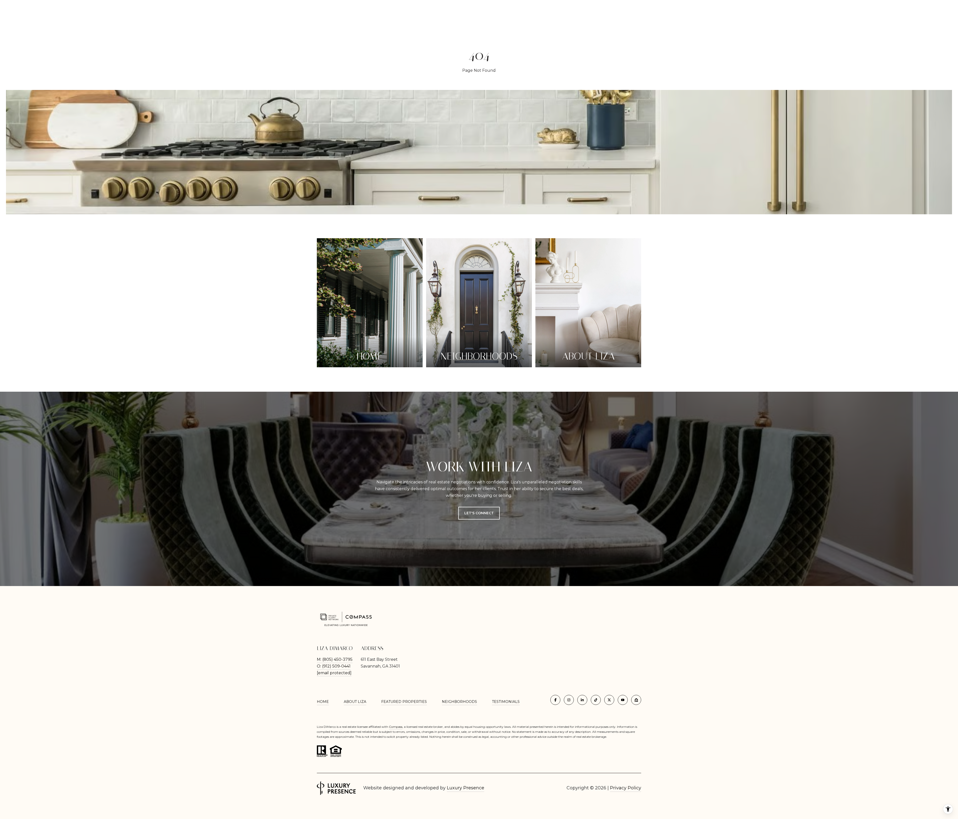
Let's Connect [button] (479, 513)
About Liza (355, 701)
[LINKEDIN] (582, 700)
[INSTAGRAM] (569, 700)
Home (323, 701)
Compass (395, 727)
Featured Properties (404, 701)
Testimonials (506, 701)
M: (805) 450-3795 (335, 659)
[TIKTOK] (596, 700)
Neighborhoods (459, 701)
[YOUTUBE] (623, 700)
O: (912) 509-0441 (334, 666)
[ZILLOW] (636, 700)
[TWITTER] (609, 700)
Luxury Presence (465, 788)
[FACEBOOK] (555, 700)
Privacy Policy (625, 788)
